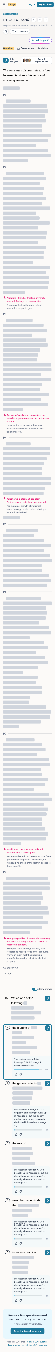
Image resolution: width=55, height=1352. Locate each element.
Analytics (43, 48)
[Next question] (46, 19)
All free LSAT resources (36, 1345)
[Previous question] (33, 19)
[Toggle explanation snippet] (47, 998)
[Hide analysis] (6, 60)
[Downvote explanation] (9, 974)
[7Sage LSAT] (12, 4)
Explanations (10, 13)
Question (8, 48)
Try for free (45, 4)
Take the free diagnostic (27, 1331)
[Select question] (39, 19)
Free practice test (16, 1345)
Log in (31, 4)
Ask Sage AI (42, 40)
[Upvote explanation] (5, 974)
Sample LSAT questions (37, 1342)
